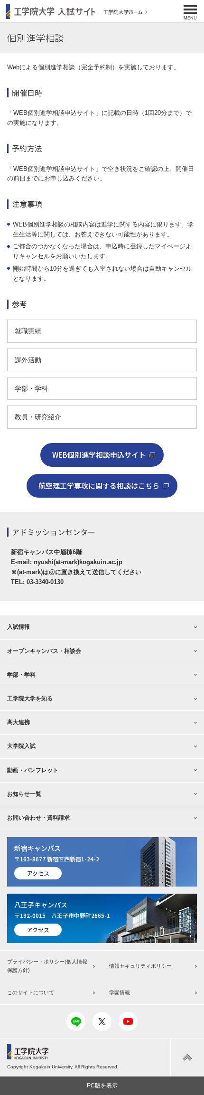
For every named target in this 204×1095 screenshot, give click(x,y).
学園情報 (119, 992)
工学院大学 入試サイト (50, 11)
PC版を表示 (102, 1085)
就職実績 (28, 331)
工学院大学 (31, 1051)
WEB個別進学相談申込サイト (99, 455)
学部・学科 (31, 388)
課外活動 (28, 360)
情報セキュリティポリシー (140, 966)
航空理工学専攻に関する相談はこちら (98, 486)
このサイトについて (30, 992)
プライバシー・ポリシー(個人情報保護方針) (47, 966)
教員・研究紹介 (38, 417)
